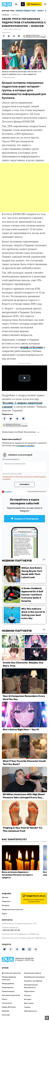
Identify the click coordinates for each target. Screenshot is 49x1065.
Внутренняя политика (11, 973)
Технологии (7, 1003)
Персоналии (29, 991)
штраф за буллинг (32, 347)
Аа (23, 4)
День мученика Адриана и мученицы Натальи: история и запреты (17, 875)
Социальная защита (32, 973)
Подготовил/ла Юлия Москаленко (19, 432)
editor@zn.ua (40, 938)
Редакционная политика (12, 909)
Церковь (5, 1011)
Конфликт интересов (33, 981)
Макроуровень (8, 983)
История (27, 999)
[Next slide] (45, 10)
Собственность (30, 1011)
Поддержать (35, 4)
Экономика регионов (11, 995)
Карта (4, 913)
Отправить (24, 484)
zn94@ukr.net (33, 934)
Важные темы (8, 11)
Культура (6, 1015)
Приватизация (8, 991)
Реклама (5, 905)
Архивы (5, 897)
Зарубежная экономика (34, 977)
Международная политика (9, 978)
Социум (27, 995)
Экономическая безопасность (31, 986)
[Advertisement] (24, 187)
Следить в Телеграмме (26, 519)
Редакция (6, 901)
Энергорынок (7, 987)
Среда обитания (9, 1007)
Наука (4, 999)
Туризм (27, 1007)
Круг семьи (29, 1003)
